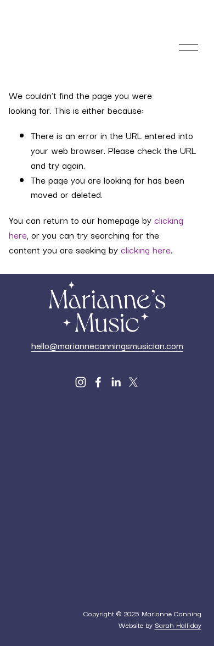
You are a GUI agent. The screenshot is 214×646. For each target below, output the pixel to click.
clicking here (146, 249)
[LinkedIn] (115, 382)
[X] (133, 382)
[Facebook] (98, 382)
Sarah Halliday (178, 624)
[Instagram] (80, 382)
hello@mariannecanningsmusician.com (107, 345)
